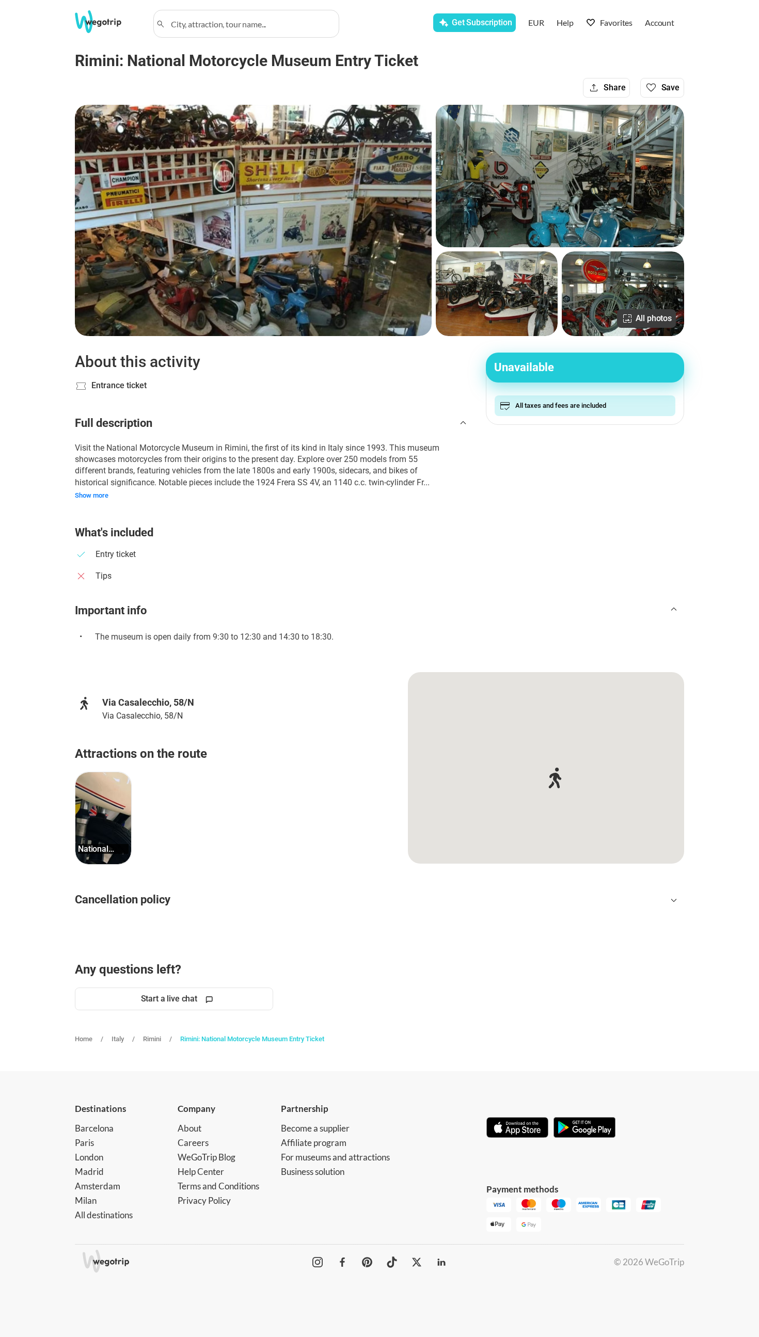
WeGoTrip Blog (206, 1157)
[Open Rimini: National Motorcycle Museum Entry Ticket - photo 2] (560, 176)
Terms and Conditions (218, 1186)
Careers (193, 1142)
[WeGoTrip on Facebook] (342, 1262)
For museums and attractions (335, 1157)
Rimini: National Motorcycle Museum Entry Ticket (252, 1039)
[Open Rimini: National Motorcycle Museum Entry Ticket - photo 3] (497, 293)
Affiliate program (313, 1142)
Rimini (152, 1039)
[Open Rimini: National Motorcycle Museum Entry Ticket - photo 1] (253, 220)
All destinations (104, 1214)
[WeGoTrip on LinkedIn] (441, 1262)
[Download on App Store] (517, 1128)
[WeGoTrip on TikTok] (392, 1262)
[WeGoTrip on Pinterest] (367, 1262)
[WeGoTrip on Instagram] (317, 1262)
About (189, 1128)
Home (83, 1039)
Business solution (312, 1171)
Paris (84, 1142)
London (89, 1157)
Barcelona (94, 1128)
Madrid (89, 1171)
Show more (91, 495)
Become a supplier (315, 1128)
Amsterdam (97, 1186)
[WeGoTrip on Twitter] (416, 1262)
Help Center (201, 1171)
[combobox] (251, 23)
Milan (86, 1200)
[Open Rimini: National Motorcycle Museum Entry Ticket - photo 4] (623, 293)
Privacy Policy (204, 1200)
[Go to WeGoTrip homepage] (107, 21)
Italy (118, 1039)
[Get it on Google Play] (584, 1128)
